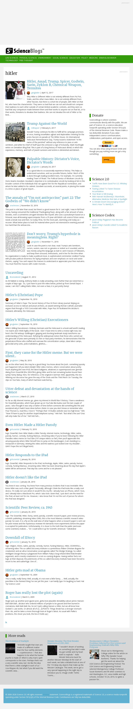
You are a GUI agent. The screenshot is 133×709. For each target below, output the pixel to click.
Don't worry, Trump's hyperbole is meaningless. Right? (53, 235)
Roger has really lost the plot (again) (34, 593)
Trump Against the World (47, 124)
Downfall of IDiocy (20, 538)
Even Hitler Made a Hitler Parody (31, 425)
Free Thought (26, 60)
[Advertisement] (66, 22)
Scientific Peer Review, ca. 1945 (28, 508)
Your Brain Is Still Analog (102, 194)
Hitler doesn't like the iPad (26, 477)
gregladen (35, 92)
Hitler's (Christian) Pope (24, 295)
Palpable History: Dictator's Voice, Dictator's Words (53, 160)
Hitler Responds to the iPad (26, 455)
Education (74, 58)
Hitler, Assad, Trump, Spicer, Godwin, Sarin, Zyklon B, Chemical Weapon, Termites (55, 84)
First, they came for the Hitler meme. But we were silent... (43, 354)
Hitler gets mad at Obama (25, 570)
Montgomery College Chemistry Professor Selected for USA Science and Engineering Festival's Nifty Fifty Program (107, 644)
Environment (44, 58)
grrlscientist (14, 429)
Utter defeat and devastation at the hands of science (39, 390)
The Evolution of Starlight (17, 641)
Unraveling (14, 273)
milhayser (35, 128)
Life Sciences (11, 58)
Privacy (46, 694)
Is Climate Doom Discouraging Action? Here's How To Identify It (108, 203)
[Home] (25, 51)
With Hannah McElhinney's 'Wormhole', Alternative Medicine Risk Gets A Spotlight (109, 197)
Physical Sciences (28, 58)
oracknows (14, 205)
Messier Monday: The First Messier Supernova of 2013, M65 (63, 642)
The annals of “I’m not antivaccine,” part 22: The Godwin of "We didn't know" (43, 199)
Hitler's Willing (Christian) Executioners (36, 320)
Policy (84, 58)
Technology (11, 60)
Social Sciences (60, 58)
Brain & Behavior (107, 58)
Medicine (93, 58)
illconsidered (15, 277)
